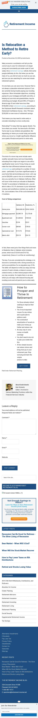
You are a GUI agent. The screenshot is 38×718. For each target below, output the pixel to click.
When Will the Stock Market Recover (18, 550)
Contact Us (6, 646)
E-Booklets (5, 636)
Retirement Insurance (9, 598)
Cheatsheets (6, 644)
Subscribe (5, 649)
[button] (19, 4)
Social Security (7, 613)
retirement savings (17, 71)
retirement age (7, 169)
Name (4, 438)
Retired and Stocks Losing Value (16, 567)
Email (4, 448)
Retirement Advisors (9, 595)
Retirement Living (8, 606)
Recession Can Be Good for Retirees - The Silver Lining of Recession (18, 535)
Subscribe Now (19, 7)
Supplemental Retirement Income (13, 617)
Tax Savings (6, 621)
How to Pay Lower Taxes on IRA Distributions (17, 672)
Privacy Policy (7, 641)
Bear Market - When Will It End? (16, 543)
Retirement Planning (15, 371)
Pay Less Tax (6, 639)
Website (5, 457)
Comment (6, 417)
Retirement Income (19, 24)
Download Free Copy (19, 519)
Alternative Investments (10, 634)
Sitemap (5, 651)
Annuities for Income (9, 587)
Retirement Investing (9, 602)
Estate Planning (7, 591)
